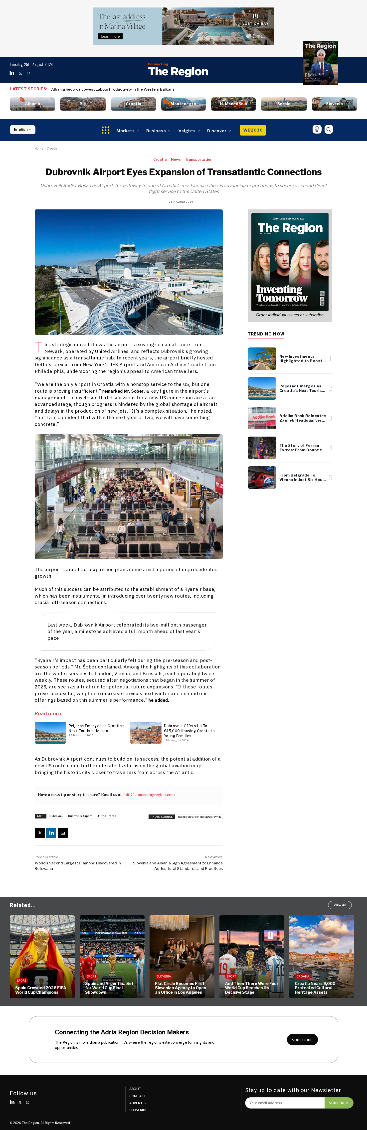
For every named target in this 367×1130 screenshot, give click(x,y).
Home (39, 148)
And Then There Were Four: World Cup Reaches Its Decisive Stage (199, 988)
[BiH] (83, 104)
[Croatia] (133, 104)
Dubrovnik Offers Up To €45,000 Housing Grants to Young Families (189, 731)
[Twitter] (20, 73)
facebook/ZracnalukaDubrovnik (199, 816)
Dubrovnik (56, 816)
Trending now (266, 333)
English (21, 129)
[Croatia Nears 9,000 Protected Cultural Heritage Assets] (268, 956)
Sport (38, 976)
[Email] (63, 833)
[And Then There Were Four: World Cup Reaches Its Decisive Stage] (198, 956)
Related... (23, 905)
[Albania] (32, 104)
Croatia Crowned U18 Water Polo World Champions (332, 988)
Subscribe (339, 1103)
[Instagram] (28, 73)
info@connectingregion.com (149, 794)
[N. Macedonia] (233, 104)
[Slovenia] (334, 104)
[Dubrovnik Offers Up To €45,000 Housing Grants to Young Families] (145, 733)
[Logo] (178, 70)
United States (106, 816)
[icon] (317, 129)
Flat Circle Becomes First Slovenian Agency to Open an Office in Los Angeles (127, 988)
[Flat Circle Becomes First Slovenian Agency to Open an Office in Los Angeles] (128, 956)
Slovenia (110, 976)
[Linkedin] (12, 73)
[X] (40, 833)
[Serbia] (284, 104)
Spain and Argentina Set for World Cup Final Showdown (56, 988)
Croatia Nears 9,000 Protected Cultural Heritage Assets (261, 988)
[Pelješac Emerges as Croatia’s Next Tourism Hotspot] (50, 733)
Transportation (198, 159)
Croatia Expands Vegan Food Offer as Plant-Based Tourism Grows (110, 89)
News (176, 159)
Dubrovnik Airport (80, 816)
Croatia (52, 148)
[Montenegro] (183, 104)
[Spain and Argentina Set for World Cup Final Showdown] (58, 956)
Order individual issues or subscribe (290, 314)
